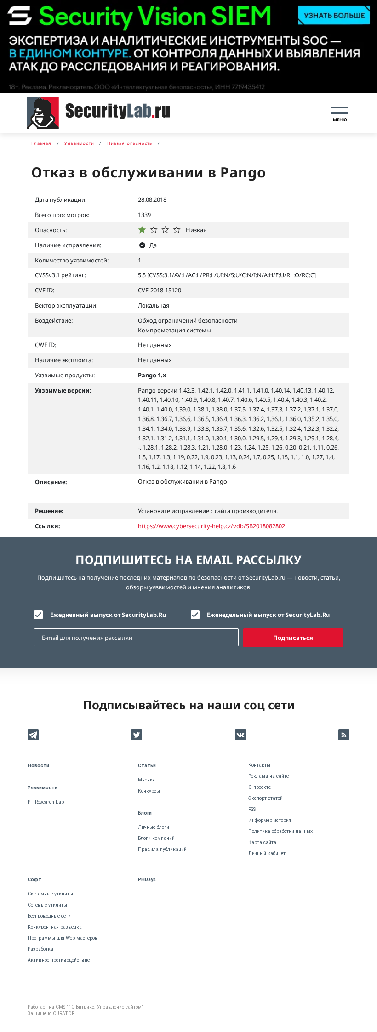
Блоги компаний (156, 838)
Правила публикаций (162, 849)
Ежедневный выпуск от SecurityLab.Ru (108, 614)
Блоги (145, 813)
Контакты (259, 765)
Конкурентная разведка (55, 927)
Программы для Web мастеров (63, 938)
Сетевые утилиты (47, 905)
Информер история (269, 820)
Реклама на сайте (268, 776)
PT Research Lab (46, 802)
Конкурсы (149, 791)
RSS (252, 809)
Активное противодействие (59, 960)
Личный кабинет (267, 853)
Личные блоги (153, 827)
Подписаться (293, 637)
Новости (38, 766)
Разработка (40, 949)
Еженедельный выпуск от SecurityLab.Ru (268, 614)
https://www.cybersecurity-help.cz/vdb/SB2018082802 (211, 526)
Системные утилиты (50, 894)
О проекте (259, 787)
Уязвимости (42, 788)
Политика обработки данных (280, 831)
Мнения (146, 780)
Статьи (147, 766)
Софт (34, 880)
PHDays (147, 880)
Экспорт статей (265, 798)
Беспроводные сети (49, 916)
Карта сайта (262, 842)
